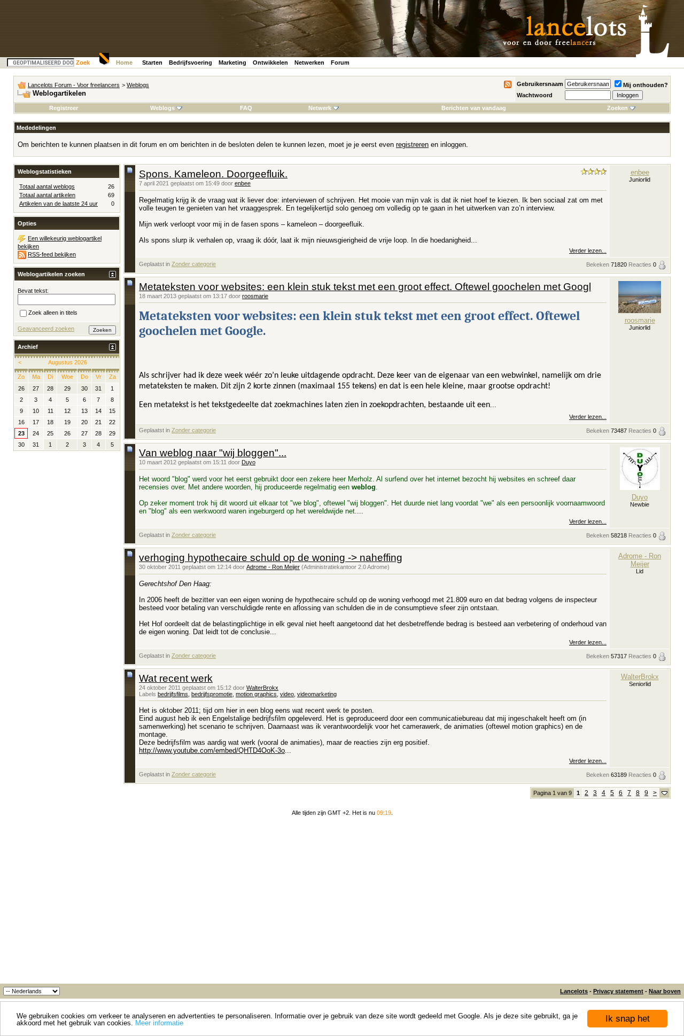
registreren (412, 145)
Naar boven (665, 991)
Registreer (63, 108)
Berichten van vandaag (473, 108)
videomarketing (317, 694)
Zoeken (617, 108)
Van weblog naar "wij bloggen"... (212, 452)
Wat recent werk (176, 678)
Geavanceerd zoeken (46, 328)
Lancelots (574, 991)
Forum (340, 62)
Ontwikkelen (270, 62)
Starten (152, 62)
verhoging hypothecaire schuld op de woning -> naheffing (270, 557)
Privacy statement (618, 991)
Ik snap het (627, 1019)
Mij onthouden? (645, 85)
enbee (243, 183)
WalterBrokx (262, 687)
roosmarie (255, 296)
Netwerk (319, 108)
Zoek (83, 62)
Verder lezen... (588, 250)
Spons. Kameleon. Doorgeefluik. (213, 174)
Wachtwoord (535, 95)
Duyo (248, 462)
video (287, 694)
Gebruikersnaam (540, 84)
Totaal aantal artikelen (47, 195)
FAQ (246, 108)
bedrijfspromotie (211, 694)
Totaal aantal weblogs (47, 186)
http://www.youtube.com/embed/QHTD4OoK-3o (212, 750)
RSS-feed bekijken (52, 254)
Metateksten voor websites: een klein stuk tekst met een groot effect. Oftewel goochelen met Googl (365, 286)
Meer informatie (159, 1023)
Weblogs (138, 85)
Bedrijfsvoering (190, 62)
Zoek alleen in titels (52, 312)
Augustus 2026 (67, 362)
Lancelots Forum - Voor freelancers (74, 85)
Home (124, 62)
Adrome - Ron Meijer (273, 567)
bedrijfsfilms (173, 694)
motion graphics (256, 694)
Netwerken (309, 62)
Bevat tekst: (33, 290)
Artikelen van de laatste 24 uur (58, 203)
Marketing (232, 62)
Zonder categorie (194, 264)
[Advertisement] (342, 903)
